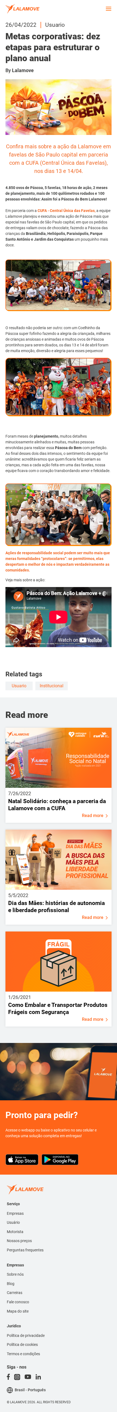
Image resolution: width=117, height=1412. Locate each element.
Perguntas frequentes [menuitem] (25, 1250)
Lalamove (23, 70)
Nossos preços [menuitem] (19, 1241)
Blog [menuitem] (10, 1283)
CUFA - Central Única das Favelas (66, 210)
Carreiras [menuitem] (14, 1292)
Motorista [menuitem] (15, 1232)
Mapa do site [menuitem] (18, 1311)
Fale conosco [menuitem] (18, 1302)
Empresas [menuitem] (15, 1213)
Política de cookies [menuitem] (22, 1344)
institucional (51, 685)
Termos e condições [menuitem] (23, 1354)
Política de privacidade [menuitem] (26, 1335)
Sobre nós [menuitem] (15, 1274)
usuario (19, 685)
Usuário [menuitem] (13, 1222)
